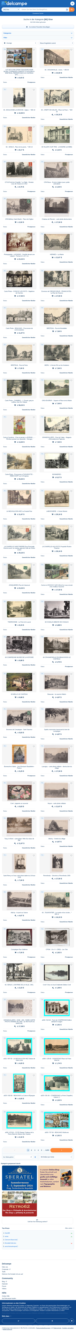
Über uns (5, 1267)
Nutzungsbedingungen (43, 1328)
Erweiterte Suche (38, 13)
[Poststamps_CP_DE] (55, 1178)
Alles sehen (68, 1228)
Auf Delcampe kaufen (9, 1298)
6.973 (47, 1150)
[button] (67, 9)
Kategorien (7, 33)
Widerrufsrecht (7, 1329)
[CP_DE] (19, 1204)
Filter (5, 37)
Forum (4, 1286)
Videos (4, 1288)
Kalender (5, 1284)
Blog (3, 1281)
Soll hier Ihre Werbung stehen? (37, 1221)
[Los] (35, 1157)
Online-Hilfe (6, 1296)
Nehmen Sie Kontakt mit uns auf (12, 1274)
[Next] (61, 1150)
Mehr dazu (5, 1316)
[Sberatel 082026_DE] (19, 1178)
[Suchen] (72, 9)
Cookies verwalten (68, 1328)
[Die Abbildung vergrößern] (19, 57)
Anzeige (9, 43)
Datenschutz (57, 1328)
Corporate (5, 1269)
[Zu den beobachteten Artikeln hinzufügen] (33, 49)
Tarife (3, 1271)
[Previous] (14, 1150)
